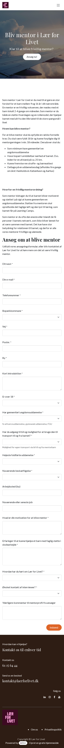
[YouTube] (59, 697)
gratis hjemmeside (49, 742)
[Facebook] (54, 697)
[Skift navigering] (58, 5)
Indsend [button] (54, 627)
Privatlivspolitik (53, 729)
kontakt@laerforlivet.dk (20, 681)
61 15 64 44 (9, 665)
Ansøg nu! (32, 56)
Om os (34, 729)
